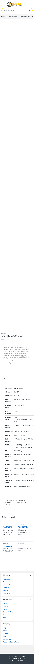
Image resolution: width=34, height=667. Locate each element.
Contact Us (6, 633)
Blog (4, 628)
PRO (25, 502)
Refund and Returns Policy (11, 642)
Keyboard (6, 606)
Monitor (5, 609)
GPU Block (6, 603)
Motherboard (13, 16)
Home (3, 16)
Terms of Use (7, 639)
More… (5, 617)
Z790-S (10, 504)
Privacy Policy (7, 636)
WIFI (6, 504)
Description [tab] (5, 378)
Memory (5, 590)
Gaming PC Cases (8, 612)
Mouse (5, 615)
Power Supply (7, 579)
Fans (4, 582)
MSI (22, 502)
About (5, 630)
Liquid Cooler (7, 587)
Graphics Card (6, 525)
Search (30, 10)
